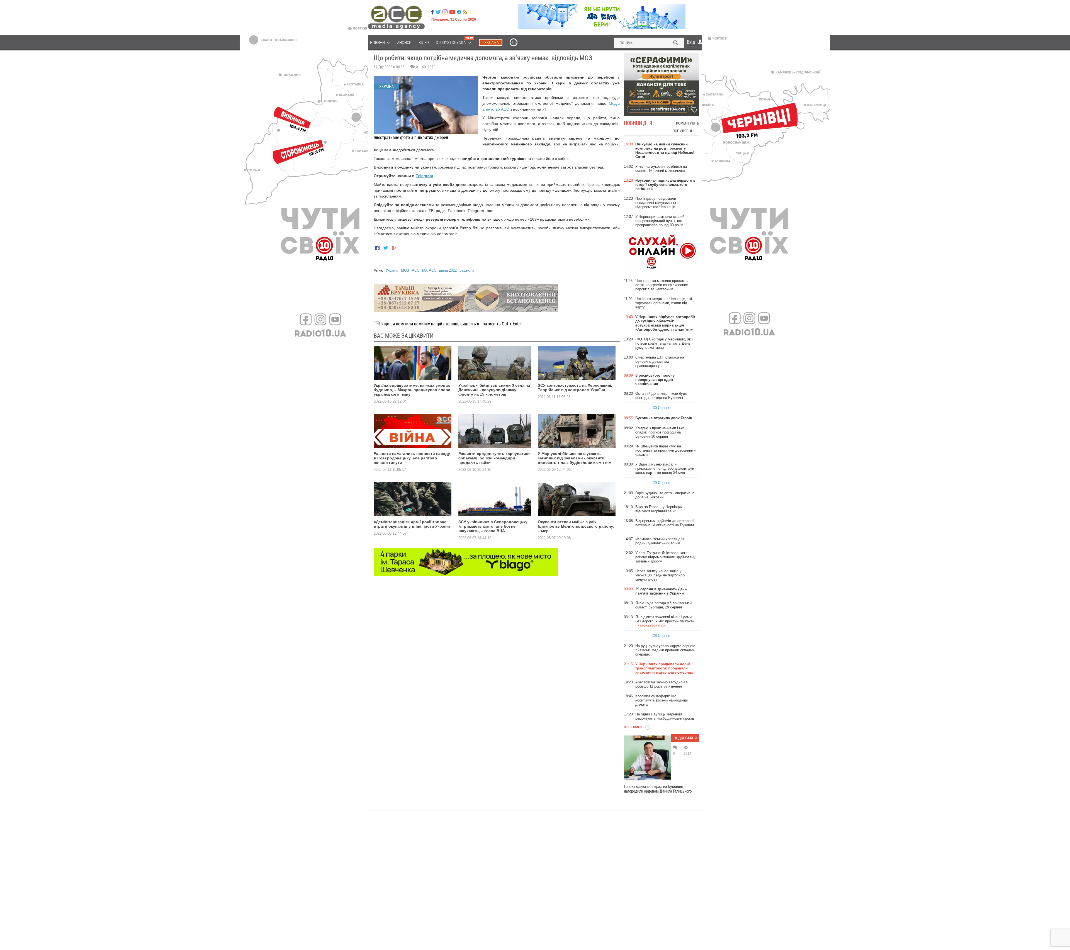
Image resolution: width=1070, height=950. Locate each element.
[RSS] (465, 11)
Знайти (676, 43)
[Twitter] (438, 11)
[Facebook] (432, 11)
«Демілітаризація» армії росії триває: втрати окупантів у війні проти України (412, 524)
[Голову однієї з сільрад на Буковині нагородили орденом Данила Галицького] (647, 757)
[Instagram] (445, 11)
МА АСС (429, 270)
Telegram (424, 176)
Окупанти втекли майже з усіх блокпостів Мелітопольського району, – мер (576, 526)
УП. (546, 109)
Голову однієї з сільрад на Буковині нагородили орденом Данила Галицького (658, 788)
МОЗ (405, 270)
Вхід (691, 42)
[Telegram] (459, 11)
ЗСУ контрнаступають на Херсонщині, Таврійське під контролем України (575, 387)
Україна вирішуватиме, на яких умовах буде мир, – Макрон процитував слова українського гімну (412, 389)
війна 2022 (448, 270)
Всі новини (633, 726)
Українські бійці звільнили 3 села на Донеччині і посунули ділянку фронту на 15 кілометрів (494, 389)
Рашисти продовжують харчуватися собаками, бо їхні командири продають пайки (494, 458)
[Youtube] (452, 11)
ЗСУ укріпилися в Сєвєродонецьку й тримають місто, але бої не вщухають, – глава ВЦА (492, 526)
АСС (415, 270)
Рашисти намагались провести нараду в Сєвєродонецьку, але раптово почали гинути (412, 458)
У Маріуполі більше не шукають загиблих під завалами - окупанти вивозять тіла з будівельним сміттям (574, 458)
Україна (392, 270)
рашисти (466, 270)
